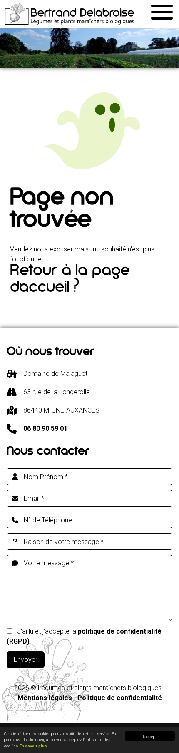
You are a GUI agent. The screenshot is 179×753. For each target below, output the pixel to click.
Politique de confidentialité (119, 698)
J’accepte (150, 736)
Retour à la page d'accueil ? (69, 281)
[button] (161, 11)
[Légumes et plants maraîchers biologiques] (69, 14)
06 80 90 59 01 (45, 428)
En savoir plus (33, 745)
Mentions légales (44, 698)
